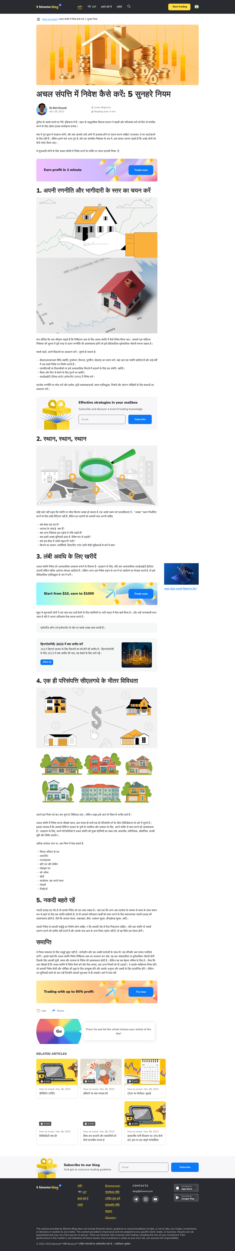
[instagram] (145, 1199)
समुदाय (109, 1211)
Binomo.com (112, 1186)
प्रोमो (119, 7)
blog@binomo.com (143, 1191)
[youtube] (155, 1199)
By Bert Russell (58, 107)
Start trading (180, 6)
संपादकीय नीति (112, 1205)
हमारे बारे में (106, 7)
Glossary (110, 1218)
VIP (94, 7)
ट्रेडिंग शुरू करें (112, 1198)
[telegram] (136, 1199)
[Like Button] (38, 1011)
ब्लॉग (80, 7)
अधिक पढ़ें (46, 662)
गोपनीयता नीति (112, 1192)
